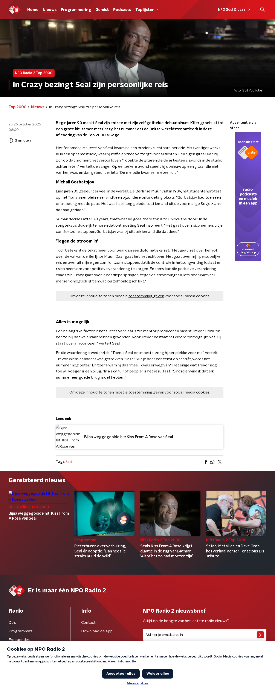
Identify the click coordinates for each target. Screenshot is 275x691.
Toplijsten (144, 10)
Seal (69, 462)
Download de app (97, 631)
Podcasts (122, 10)
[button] (262, 10)
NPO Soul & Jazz (231, 9)
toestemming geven (146, 296)
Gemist (102, 10)
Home (32, 10)
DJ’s (12, 623)
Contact (88, 623)
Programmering (76, 10)
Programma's (20, 631)
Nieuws (50, 10)
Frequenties (19, 640)
